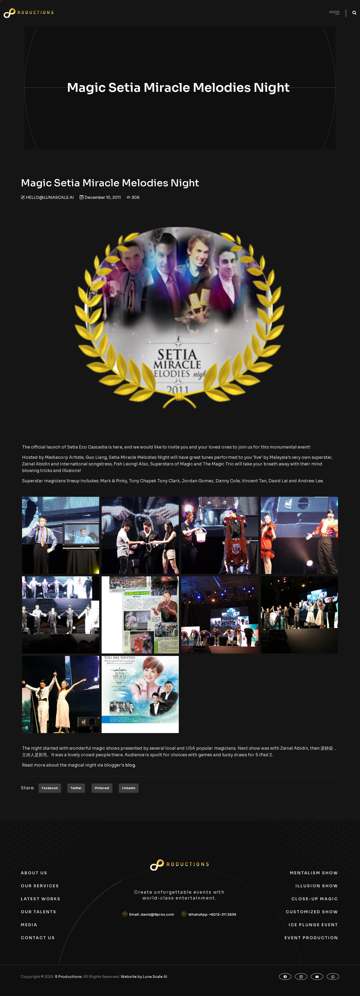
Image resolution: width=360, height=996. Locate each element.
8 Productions (68, 976)
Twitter (76, 788)
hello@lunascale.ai (50, 197)
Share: (27, 788)
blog (130, 765)
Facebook (50, 788)
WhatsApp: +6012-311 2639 (212, 914)
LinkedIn (128, 788)
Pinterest (102, 788)
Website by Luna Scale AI (144, 976)
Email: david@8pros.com (151, 914)
